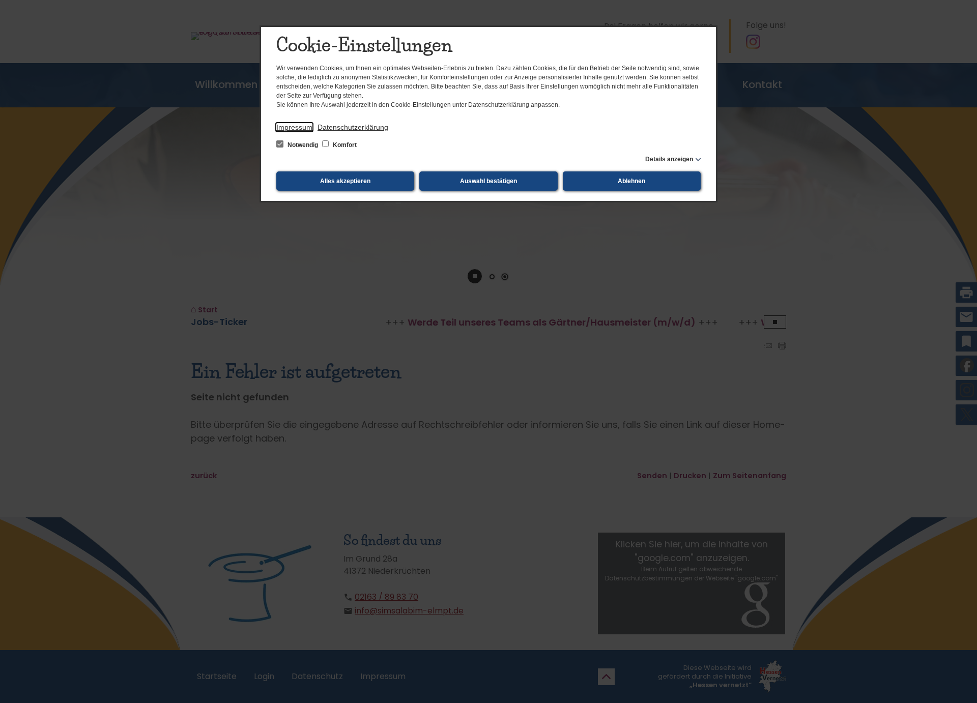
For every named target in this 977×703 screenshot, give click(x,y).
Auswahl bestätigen (488, 181)
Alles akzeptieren (345, 181)
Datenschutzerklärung (353, 127)
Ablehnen (631, 181)
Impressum (294, 127)
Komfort (344, 145)
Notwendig (303, 145)
